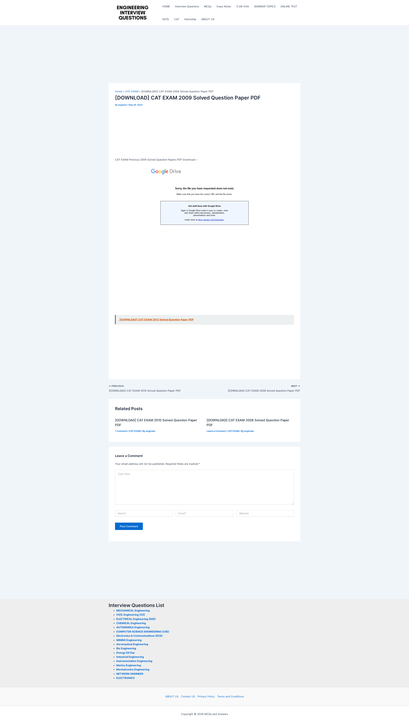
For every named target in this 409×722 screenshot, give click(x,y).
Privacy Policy (206, 696)
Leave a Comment (216, 431)
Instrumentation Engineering (134, 661)
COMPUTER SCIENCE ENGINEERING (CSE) (142, 631)
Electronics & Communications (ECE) (139, 635)
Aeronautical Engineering (132, 644)
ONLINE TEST (289, 6)
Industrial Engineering (130, 656)
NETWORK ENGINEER (129, 673)
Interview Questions (187, 6)
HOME (166, 6)
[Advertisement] (204, 59)
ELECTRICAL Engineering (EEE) (136, 619)
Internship (190, 19)
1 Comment (121, 431)
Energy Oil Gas (125, 652)
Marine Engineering (128, 665)
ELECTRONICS (125, 678)
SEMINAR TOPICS (264, 6)
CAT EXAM (135, 431)
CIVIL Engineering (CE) (130, 614)
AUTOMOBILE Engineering (133, 627)
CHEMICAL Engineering (131, 623)
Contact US (188, 696)
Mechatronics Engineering (132, 669)
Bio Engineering (126, 648)
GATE (165, 19)
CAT (176, 19)
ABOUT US (207, 19)
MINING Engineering (129, 640)
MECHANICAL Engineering (133, 610)
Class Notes (223, 6)
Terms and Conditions (230, 696)
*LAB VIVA (242, 6)
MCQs (207, 6)
